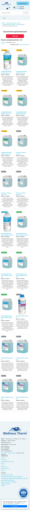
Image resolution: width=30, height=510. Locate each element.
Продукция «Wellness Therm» (13, 23)
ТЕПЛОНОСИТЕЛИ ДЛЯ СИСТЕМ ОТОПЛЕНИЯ (11, 476)
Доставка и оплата (5, 468)
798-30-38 (20, 8)
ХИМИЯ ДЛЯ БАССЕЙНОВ (9, 24)
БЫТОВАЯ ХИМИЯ (5, 484)
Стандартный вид (14, 44)
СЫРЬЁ (3, 485)
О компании (3, 459)
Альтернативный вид (24, 44)
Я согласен (15, 506)
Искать (26, 12)
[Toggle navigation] (4, 18)
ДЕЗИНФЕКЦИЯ (20, 24)
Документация (4, 466)
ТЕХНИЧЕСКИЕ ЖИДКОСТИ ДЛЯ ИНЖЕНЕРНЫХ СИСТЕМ (14, 478)
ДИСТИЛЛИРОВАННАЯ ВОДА (8, 480)
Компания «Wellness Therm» (9, 453)
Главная (3, 23)
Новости (3, 463)
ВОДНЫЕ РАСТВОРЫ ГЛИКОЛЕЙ (8, 482)
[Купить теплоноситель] (6, 3)
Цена (3, 42)
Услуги (2, 465)
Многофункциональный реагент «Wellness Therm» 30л (6, 317)
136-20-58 (20, 6)
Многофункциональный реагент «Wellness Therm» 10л (6, 275)
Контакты (3, 470)
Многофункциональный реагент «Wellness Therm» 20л (21, 275)
